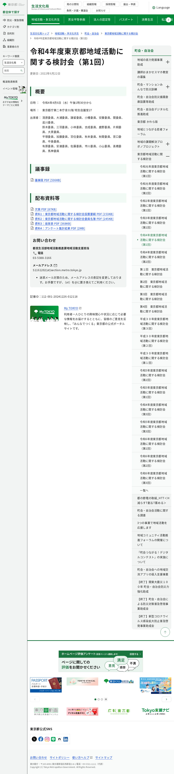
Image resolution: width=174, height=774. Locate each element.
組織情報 (91, 4)
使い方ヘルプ (80, 757)
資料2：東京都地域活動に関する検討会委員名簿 (74, 219)
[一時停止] (106, 699)
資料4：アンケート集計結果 (60, 228)
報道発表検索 (10, 81)
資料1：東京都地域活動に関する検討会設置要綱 (74, 214)
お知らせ (101, 10)
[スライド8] (102, 699)
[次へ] (166, 699)
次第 (45, 209)
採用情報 (110, 4)
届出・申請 (129, 4)
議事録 (48, 180)
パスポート (126, 19)
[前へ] (35, 699)
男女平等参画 (76, 19)
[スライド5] (99, 699)
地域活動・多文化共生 (45, 19)
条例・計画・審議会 (77, 10)
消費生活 (147, 19)
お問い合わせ (38, 757)
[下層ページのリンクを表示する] (168, 62)
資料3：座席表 (53, 223)
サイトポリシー (59, 757)
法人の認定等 (102, 19)
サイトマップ (103, 757)
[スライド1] (95, 699)
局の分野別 (73, 4)
